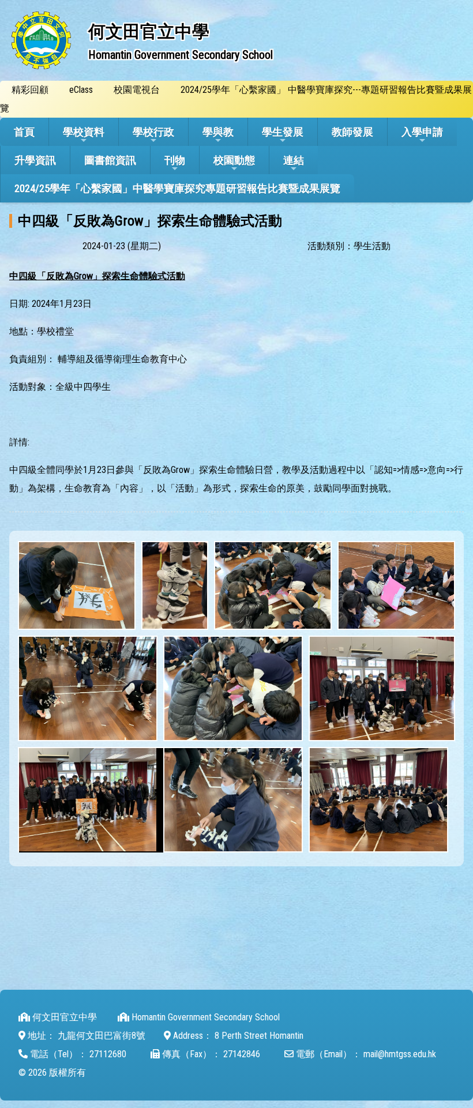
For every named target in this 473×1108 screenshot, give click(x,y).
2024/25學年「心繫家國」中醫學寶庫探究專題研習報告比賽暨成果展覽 (177, 188)
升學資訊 (35, 160)
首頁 (24, 132)
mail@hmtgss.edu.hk (399, 1054)
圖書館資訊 (110, 160)
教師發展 (352, 132)
